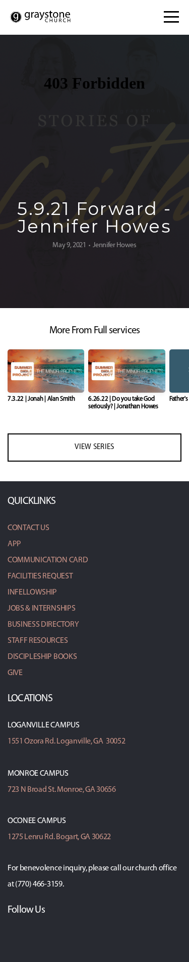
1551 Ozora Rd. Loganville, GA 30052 (66, 741)
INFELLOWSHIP (32, 592)
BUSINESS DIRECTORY (43, 625)
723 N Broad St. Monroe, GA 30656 (62, 790)
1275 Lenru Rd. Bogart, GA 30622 (59, 837)
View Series (94, 447)
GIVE (15, 673)
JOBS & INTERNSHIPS (41, 609)
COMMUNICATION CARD (48, 560)
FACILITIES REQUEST (40, 576)
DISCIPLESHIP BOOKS (42, 657)
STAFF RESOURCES (38, 641)
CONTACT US (28, 528)
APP (14, 544)
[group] (46, 379)
